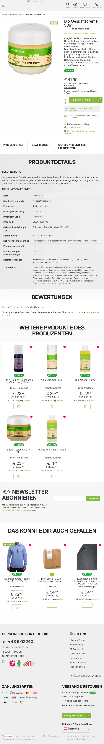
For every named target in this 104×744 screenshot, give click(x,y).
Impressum (20, 736)
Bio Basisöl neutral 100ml (52, 449)
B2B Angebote (77, 649)
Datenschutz (33, 736)
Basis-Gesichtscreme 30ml (18, 450)
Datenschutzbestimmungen (14, 510)
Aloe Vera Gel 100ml (52, 380)
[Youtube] (96, 675)
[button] (67, 5)
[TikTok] (93, 675)
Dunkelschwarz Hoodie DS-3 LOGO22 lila (17, 580)
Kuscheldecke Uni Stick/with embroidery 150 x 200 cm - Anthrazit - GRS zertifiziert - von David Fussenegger (87, 584)
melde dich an (74, 312)
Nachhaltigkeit (77, 644)
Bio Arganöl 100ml (85, 380)
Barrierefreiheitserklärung (27, 739)
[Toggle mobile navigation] (3, 5)
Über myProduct (78, 640)
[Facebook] (71, 675)
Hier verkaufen (70, 88)
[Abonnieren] (93, 498)
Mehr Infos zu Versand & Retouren (78, 705)
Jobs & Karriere (77, 653)
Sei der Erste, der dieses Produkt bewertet (80, 33)
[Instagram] (82, 675)
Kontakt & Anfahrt (78, 662)
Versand (85, 83)
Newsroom (75, 658)
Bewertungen (40, 145)
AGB (43, 736)
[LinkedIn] (100, 675)
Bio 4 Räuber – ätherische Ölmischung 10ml (19, 381)
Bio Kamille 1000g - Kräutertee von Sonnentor (52, 580)
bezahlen (77, 127)
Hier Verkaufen (77, 666)
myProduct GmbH (88, 736)
